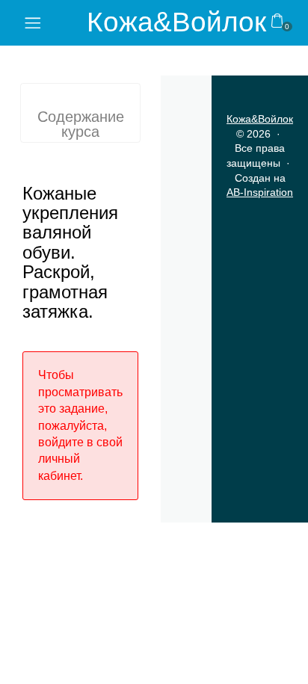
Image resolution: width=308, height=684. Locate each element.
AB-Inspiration (260, 192)
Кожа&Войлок (176, 22)
